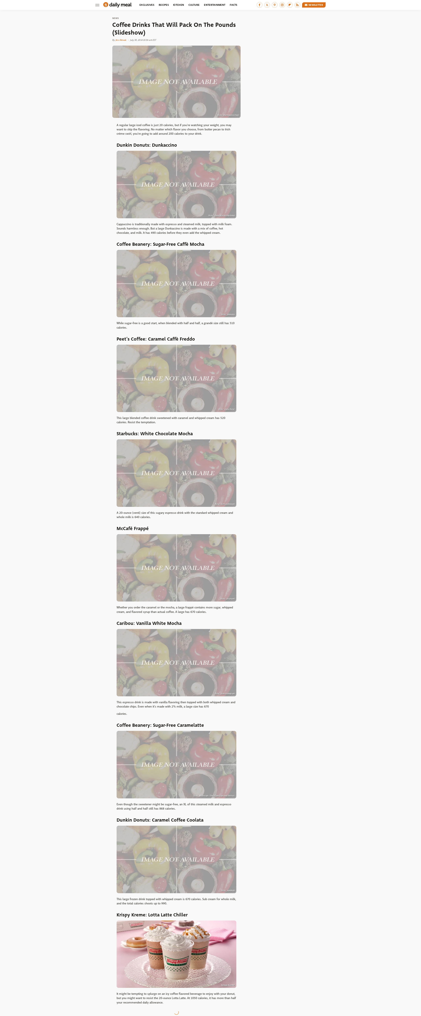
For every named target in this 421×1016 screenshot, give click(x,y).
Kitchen (178, 5)
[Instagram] (282, 5)
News (115, 18)
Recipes (164, 5)
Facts (233, 5)
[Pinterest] (274, 5)
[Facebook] (259, 5)
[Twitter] (267, 5)
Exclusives (146, 5)
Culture (193, 5)
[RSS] (297, 5)
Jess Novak (121, 40)
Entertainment (214, 5)
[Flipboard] (290, 5)
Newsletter (316, 5)
